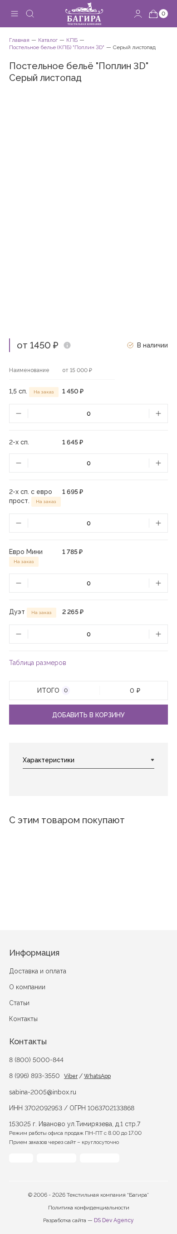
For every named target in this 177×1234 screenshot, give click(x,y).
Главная (19, 40)
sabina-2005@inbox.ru (42, 1092)
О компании (27, 987)
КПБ (72, 40)
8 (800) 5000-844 (36, 1059)
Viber (71, 1076)
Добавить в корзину (88, 715)
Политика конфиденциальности (88, 1207)
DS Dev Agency (114, 1220)
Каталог (48, 40)
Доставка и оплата (37, 971)
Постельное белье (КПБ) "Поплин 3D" (56, 47)
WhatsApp (97, 1076)
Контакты (23, 1018)
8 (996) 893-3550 (34, 1075)
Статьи (19, 1003)
